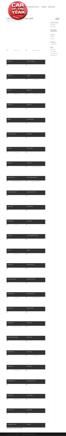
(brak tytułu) (53, 24)
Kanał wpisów (53, 51)
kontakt (25, 14)
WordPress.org (53, 55)
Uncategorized (53, 44)
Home (24, 7)
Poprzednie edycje (33, 7)
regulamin (51, 7)
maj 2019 (52, 38)
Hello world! (52, 26)
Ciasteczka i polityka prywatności (28, 434)
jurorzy (44, 7)
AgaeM (17, 434)
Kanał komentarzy (54, 53)
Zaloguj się (52, 49)
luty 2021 (52, 36)
